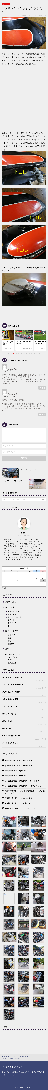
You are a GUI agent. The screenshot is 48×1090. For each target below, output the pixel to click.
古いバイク (12, 623)
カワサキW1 (6, 4)
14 (36, 578)
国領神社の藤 (10, 771)
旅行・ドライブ (11, 631)
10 (11, 578)
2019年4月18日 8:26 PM (9, 371)
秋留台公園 (6, 728)
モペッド (11, 620)
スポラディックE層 (9, 706)
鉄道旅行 (11, 644)
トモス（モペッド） (15, 617)
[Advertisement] (24, 100)
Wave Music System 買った (14, 677)
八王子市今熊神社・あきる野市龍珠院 (19, 791)
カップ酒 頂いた (9, 714)
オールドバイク (14, 611)
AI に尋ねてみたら (10, 743)
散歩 (9, 638)
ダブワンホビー (11, 602)
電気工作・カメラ (12, 654)
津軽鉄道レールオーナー (14, 808)
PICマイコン (12, 657)
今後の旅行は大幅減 (10, 699)
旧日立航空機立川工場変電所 (16, 781)
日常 (7, 649)
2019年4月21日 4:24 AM (9, 396)
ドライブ (11, 635)
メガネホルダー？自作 (11, 692)
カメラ (10, 660)
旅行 (9, 641)
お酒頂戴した (7, 721)
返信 (43, 388)
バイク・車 (9, 607)
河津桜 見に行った (12, 798)
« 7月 (4, 588)
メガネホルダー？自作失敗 (12, 684)
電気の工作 (12, 663)
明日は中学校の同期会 (11, 736)
